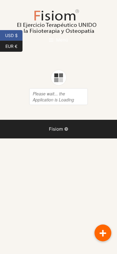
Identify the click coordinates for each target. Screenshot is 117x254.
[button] (102, 233)
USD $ (13, 35)
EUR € (13, 46)
